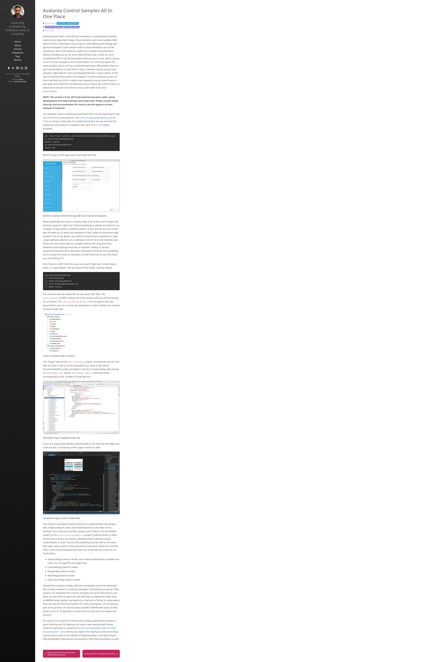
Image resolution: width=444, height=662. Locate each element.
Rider (98, 87)
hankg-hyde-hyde (20, 82)
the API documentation (89, 628)
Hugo (21, 79)
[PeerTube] (13, 68)
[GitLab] (22, 68)
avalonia (75, 27)
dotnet (67, 27)
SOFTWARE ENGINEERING (67, 23)
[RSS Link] (26, 68)
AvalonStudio (50, 91)
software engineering (54, 27)
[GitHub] (18, 68)
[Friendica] (9, 68)
